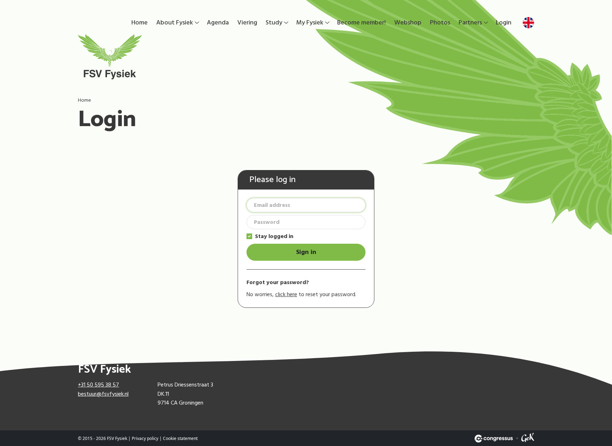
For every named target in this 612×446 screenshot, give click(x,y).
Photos (440, 22)
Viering (247, 22)
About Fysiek (174, 22)
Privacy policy (145, 438)
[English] (528, 22)
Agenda (218, 22)
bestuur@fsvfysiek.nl (103, 394)
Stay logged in (274, 236)
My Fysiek (309, 22)
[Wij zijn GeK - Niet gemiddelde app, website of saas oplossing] (527, 438)
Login (503, 22)
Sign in (306, 252)
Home (139, 22)
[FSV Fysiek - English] (166, 56)
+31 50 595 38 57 (98, 385)
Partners (470, 22)
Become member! (361, 22)
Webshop (407, 22)
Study (274, 22)
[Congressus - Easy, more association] (494, 438)
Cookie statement (180, 438)
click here (286, 294)
